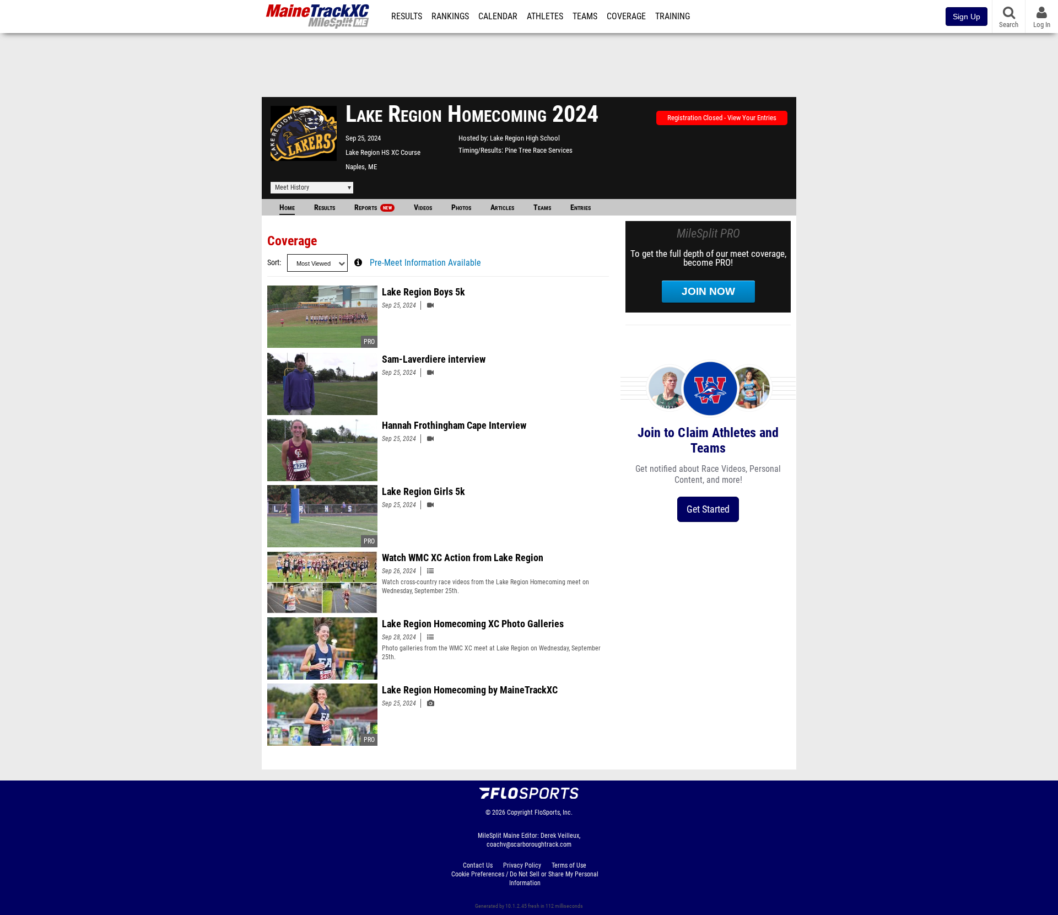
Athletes (545, 16)
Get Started (708, 509)
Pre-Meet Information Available (425, 263)
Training (672, 16)
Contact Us (478, 865)
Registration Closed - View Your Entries (721, 118)
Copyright (520, 812)
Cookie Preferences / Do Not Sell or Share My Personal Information (524, 878)
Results (406, 16)
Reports (373, 207)
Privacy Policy (522, 865)
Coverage (626, 16)
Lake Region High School (525, 138)
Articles (502, 207)
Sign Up (966, 16)
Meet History (292, 187)
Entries (580, 207)
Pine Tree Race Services (539, 150)
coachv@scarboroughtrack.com (529, 844)
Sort (273, 262)
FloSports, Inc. (554, 812)
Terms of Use (569, 865)
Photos (461, 207)
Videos (423, 207)
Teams (585, 16)
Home (287, 207)
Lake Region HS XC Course (383, 152)
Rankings (450, 16)
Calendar (497, 16)
